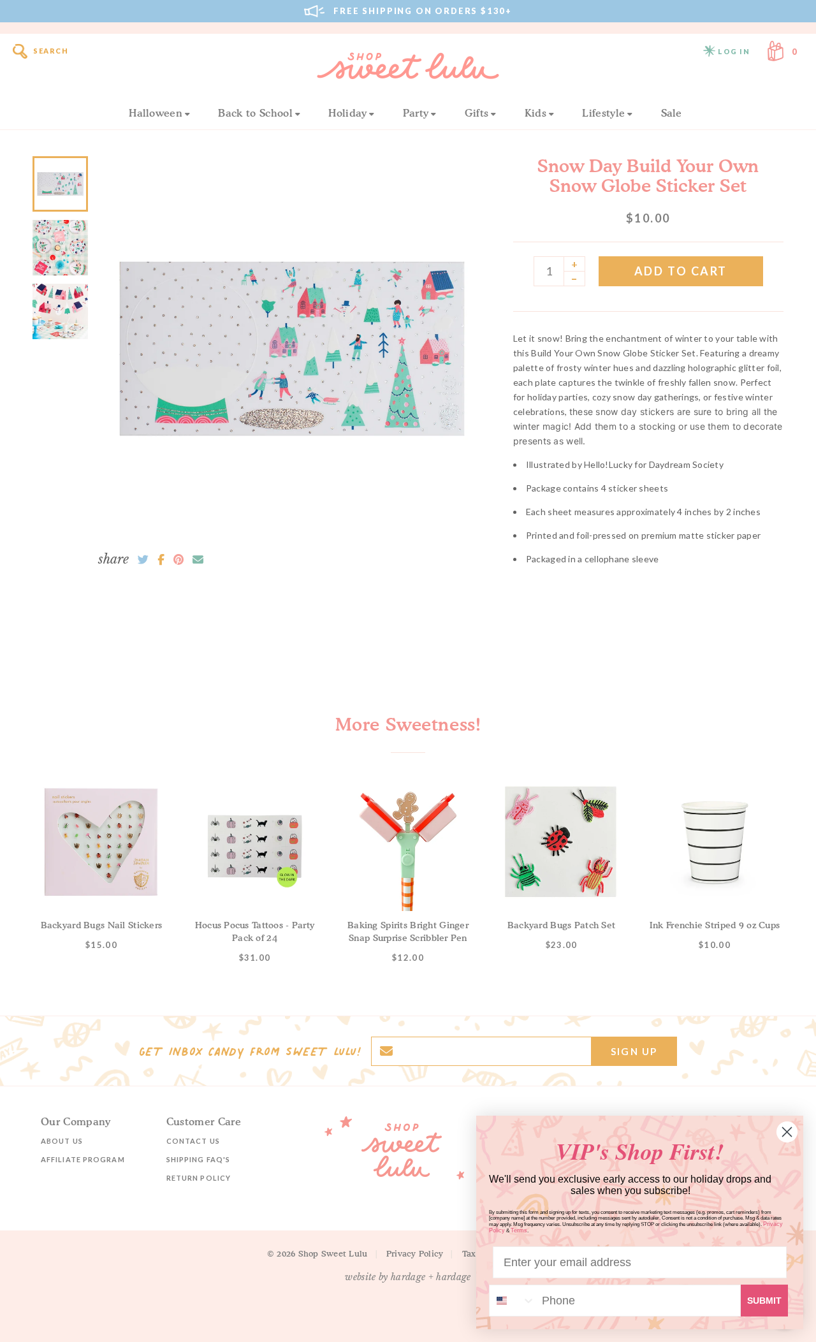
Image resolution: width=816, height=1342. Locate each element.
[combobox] (513, 1300)
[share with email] (198, 559)
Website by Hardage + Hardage (408, 1277)
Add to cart (680, 271)
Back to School (255, 112)
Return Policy (198, 1178)
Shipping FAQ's (198, 1159)
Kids (535, 112)
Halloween (155, 112)
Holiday (347, 112)
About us (62, 1141)
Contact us (193, 1141)
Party (416, 112)
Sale (671, 112)
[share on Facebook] (160, 559)
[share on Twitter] (143, 559)
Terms (519, 1230)
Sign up (634, 1051)
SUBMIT (764, 1300)
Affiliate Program (83, 1159)
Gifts (477, 112)
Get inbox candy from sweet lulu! (250, 1051)
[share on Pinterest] (178, 559)
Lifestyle (603, 112)
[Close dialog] (787, 1132)
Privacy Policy (415, 1253)
